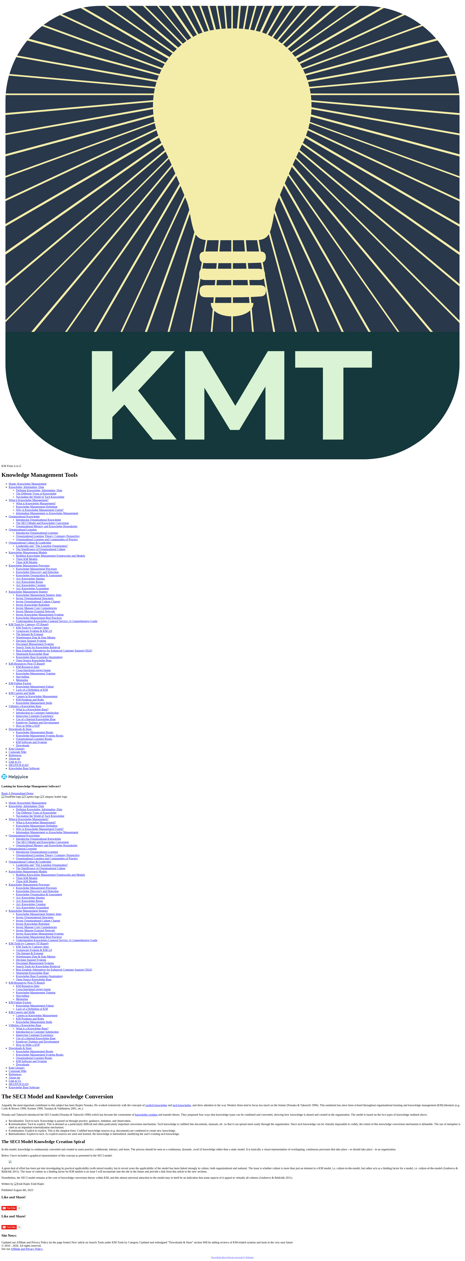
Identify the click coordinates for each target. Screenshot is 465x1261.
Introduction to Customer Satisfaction (37, 712)
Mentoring (22, 680)
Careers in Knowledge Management (36, 696)
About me (14, 758)
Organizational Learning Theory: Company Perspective (48, 536)
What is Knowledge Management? (28, 500)
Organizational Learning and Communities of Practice (47, 539)
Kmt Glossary (17, 748)
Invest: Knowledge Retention (33, 604)
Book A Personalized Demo (17, 793)
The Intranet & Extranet (29, 634)
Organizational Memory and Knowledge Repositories (46, 526)
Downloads (22, 745)
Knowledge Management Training (35, 673)
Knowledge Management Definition (36, 506)
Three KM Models (26, 559)
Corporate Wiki (17, 752)
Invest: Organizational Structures (34, 598)
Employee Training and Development (37, 722)
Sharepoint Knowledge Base (32, 653)
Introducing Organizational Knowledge (38, 519)
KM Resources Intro (27, 666)
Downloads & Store (20, 729)
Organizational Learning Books (34, 738)
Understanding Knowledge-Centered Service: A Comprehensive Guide (56, 621)
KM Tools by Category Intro (32, 627)
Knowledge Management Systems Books (39, 735)
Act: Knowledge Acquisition (32, 588)
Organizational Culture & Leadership (30, 542)
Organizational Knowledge (24, 516)
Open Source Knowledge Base (34, 660)
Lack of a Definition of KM (32, 689)
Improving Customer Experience (34, 716)
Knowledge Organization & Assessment (39, 575)
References (15, 755)
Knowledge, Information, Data (26, 487)
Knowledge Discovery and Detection (37, 572)
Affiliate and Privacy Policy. (27, 1248)
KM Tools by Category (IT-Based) (28, 624)
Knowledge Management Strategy (28, 591)
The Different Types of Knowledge (36, 493)
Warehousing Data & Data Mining (35, 637)
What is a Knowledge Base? (32, 709)
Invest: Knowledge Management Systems (40, 614)
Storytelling (22, 676)
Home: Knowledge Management (27, 483)
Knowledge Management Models (28, 552)
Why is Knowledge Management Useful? (40, 509)
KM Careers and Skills (22, 693)
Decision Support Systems (31, 640)
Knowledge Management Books (34, 732)
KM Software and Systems (31, 742)
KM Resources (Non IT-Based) (27, 663)
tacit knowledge (182, 1105)
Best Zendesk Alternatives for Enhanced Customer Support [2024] (54, 650)
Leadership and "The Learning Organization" (42, 545)
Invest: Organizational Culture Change (38, 601)
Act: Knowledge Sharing (30, 578)
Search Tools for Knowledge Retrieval (38, 647)
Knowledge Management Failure (35, 686)
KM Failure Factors (20, 683)
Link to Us (15, 761)
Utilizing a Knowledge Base (25, 706)
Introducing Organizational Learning (37, 532)
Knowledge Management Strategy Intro (38, 595)
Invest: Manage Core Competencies (36, 608)
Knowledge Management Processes (29, 565)
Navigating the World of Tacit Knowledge (40, 496)
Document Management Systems (35, 644)
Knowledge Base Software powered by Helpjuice (232, 1257)
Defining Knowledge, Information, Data (39, 490)
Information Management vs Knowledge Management (47, 513)
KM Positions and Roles (30, 699)
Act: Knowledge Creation (31, 585)
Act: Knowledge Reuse (29, 581)
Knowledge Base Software (24, 768)
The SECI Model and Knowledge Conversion (42, 523)
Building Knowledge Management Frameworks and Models (50, 555)
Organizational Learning (23, 529)
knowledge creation (146, 1114)
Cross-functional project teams (33, 670)
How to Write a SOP (28, 725)
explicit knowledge (156, 1105)
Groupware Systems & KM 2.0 (34, 630)
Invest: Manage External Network (35, 611)
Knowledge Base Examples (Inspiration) (39, 657)
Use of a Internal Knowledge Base (36, 719)
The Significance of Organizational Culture (40, 549)
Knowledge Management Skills (34, 702)
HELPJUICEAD (19, 765)
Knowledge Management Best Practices (39, 617)
